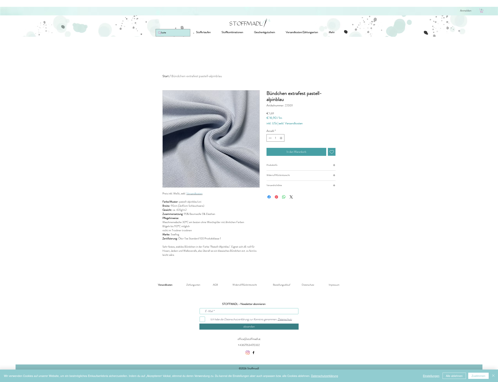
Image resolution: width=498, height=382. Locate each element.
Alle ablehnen (454, 376)
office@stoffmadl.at (249, 339)
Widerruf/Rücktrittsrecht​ (244, 285)
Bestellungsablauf (281, 285)
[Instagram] (248, 353)
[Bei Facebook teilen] (269, 197)
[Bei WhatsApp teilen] (283, 197)
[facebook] (253, 353)
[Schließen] (493, 376)
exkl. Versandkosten (291, 123)
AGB (215, 285)
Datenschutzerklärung (324, 376)
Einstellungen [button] (431, 376)
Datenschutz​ (308, 285)
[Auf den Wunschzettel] (332, 152)
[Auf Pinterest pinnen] (276, 197)
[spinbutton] (275, 138)
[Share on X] (291, 197)
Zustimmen (478, 376)
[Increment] (281, 138)
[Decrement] (269, 138)
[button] (481, 11)
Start (165, 76)
